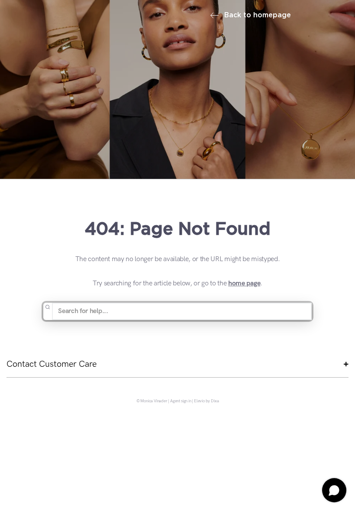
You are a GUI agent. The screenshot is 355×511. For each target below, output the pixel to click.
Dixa (215, 401)
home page (244, 283)
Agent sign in (180, 401)
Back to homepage (256, 15)
